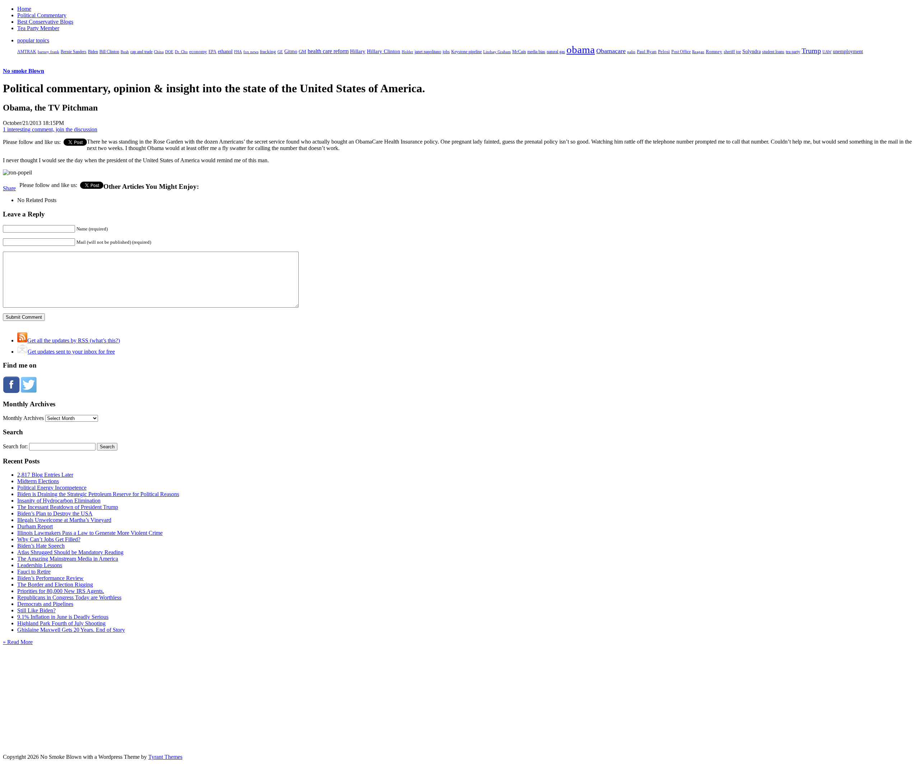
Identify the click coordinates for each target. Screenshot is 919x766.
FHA (238, 52)
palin (631, 52)
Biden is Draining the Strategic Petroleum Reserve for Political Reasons (98, 494)
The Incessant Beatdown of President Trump (67, 507)
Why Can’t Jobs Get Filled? (48, 539)
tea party (793, 51)
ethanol (225, 51)
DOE (169, 52)
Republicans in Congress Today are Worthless (69, 597)
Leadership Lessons (39, 565)
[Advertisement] (459, 690)
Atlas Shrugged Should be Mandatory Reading (70, 552)
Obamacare (611, 51)
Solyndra (751, 51)
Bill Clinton (109, 51)
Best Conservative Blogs (45, 22)
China (159, 52)
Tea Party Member (38, 28)
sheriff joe (732, 51)
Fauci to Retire (34, 572)
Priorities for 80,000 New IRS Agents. (60, 591)
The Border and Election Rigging (55, 584)
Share (9, 188)
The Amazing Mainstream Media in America (67, 559)
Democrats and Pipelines (45, 604)
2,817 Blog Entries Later (45, 475)
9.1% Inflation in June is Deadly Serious (62, 617)
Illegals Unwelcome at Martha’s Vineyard (64, 520)
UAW (826, 52)
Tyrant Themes (165, 757)
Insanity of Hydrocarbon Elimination (59, 501)
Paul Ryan (647, 51)
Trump (811, 51)
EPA (212, 52)
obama (580, 49)
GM (302, 51)
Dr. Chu (181, 52)
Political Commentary (41, 15)
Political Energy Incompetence (52, 488)
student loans (773, 51)
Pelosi (664, 51)
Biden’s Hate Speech (41, 546)
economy (198, 51)
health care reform (328, 51)
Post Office (681, 52)
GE (280, 52)
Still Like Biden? (36, 610)
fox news (250, 52)
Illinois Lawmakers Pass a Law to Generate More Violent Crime (90, 533)
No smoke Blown (23, 71)
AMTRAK (26, 51)
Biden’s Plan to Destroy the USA (55, 513)
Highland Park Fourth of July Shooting (61, 623)
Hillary (357, 51)
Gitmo (290, 51)
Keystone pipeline (466, 51)
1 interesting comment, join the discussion (50, 129)
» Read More (18, 642)
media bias (536, 52)
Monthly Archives (23, 418)
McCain (519, 51)
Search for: (15, 446)
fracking (268, 51)
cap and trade (141, 51)
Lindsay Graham (497, 52)
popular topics (33, 40)
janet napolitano (428, 51)
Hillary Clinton (383, 51)
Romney (714, 51)
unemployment (848, 51)
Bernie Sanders (74, 51)
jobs (446, 52)
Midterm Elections (38, 481)
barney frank (48, 52)
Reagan (698, 52)
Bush (125, 52)
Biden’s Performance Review (50, 578)
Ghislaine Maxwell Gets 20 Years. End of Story (71, 630)
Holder (407, 52)
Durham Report (35, 526)
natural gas (556, 51)
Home (24, 9)
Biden (93, 51)
